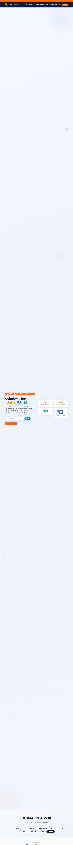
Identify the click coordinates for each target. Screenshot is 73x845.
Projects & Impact (44, 4)
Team (59, 4)
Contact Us (65, 4)
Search (27, 418)
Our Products (23, 423)
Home (26, 4)
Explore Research (10, 423)
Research (30, 4)
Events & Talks (53, 4)
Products (36, 4)
